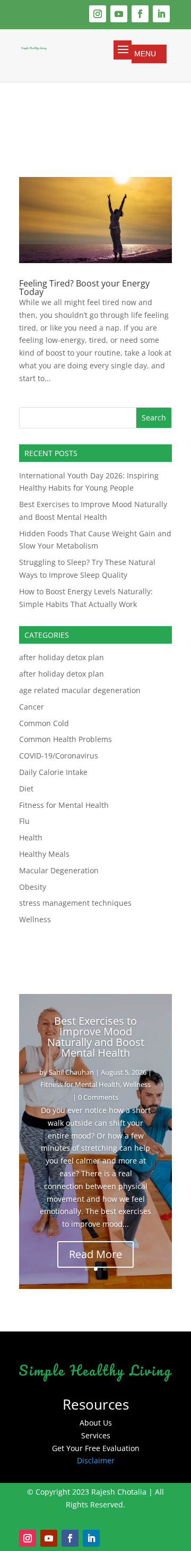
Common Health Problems (65, 739)
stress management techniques (75, 903)
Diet (26, 788)
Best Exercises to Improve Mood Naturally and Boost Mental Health (95, 1037)
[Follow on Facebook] (140, 13)
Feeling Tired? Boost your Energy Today (84, 287)
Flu (24, 821)
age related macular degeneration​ (80, 690)
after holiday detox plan (61, 657)
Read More (95, 1254)
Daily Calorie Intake (53, 772)
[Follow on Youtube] (118, 13)
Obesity (32, 887)
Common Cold (44, 723)
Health (30, 837)
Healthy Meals (44, 854)
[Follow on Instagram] (97, 13)
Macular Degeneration (59, 870)
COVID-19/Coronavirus (58, 756)
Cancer (31, 707)
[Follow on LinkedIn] (161, 13)
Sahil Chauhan (71, 1072)
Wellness (35, 919)
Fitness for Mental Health (64, 805)
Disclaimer (96, 1460)
